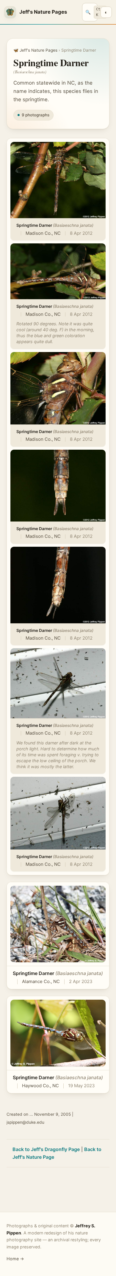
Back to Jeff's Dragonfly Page (46, 1149)
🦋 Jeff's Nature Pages (35, 50)
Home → (15, 1258)
